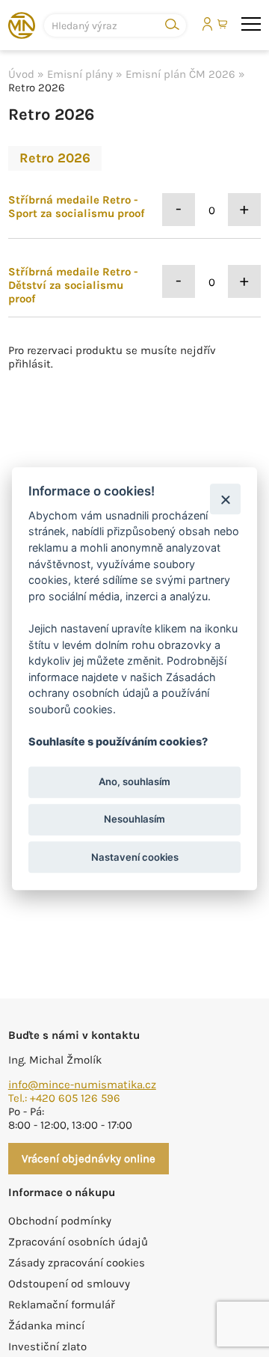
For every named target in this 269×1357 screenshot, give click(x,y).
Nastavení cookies (135, 857)
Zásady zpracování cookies (76, 1262)
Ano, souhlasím (134, 782)
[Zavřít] (225, 499)
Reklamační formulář (61, 1304)
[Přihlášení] (207, 24)
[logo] (21, 25)
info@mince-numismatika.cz (82, 1084)
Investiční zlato (47, 1346)
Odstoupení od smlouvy (69, 1283)
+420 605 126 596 (75, 1098)
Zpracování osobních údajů (78, 1241)
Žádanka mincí (46, 1325)
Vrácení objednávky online (88, 1158)
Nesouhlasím (134, 820)
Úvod (21, 74)
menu (251, 24)
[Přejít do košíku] (223, 24)
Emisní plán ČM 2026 (180, 74)
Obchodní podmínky (59, 1221)
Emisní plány (80, 74)
